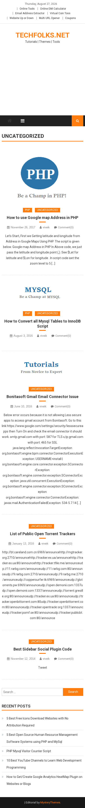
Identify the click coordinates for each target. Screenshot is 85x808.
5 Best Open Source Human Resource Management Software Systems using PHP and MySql (42, 738)
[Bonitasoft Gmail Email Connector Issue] (42, 368)
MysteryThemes (50, 802)
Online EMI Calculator (53, 8)
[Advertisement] (42, 82)
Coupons (70, 18)
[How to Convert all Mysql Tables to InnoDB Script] (42, 293)
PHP (27, 210)
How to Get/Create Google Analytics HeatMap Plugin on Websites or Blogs (44, 780)
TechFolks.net (42, 35)
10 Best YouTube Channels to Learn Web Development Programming (44, 764)
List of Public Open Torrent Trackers (42, 533)
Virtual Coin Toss (60, 13)
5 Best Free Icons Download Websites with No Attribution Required (37, 722)
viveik (46, 227)
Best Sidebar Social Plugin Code (43, 649)
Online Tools (27, 8)
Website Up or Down (22, 18)
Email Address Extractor (29, 13)
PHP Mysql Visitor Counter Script (29, 751)
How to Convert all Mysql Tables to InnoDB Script (42, 323)
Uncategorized (47, 210)
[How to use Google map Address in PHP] (42, 175)
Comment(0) (66, 227)
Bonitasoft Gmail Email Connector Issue (42, 396)
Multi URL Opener (49, 18)
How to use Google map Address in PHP (42, 217)
